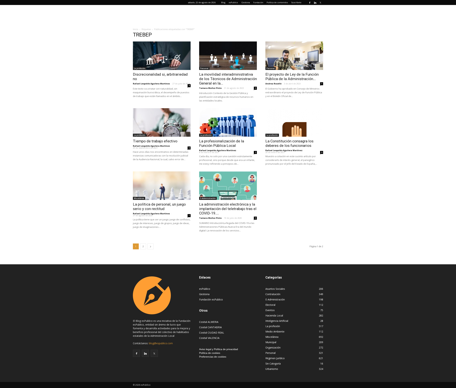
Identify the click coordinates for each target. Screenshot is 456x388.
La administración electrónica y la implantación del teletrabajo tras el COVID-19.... (227, 208)
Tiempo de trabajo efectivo (155, 141)
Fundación (258, 2)
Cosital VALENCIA (209, 338)
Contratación (272, 294)
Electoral (270, 304)
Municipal (270, 342)
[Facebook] (309, 2)
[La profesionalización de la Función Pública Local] (228, 122)
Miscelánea (139, 198)
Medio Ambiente (274, 331)
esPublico (233, 2)
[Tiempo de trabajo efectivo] (162, 122)
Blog (223, 2)
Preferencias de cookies (212, 356)
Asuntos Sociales (275, 288)
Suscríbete (296, 2)
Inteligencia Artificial (276, 321)
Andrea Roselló (273, 83)
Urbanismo (271, 369)
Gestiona (245, 2)
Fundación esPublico (211, 299)
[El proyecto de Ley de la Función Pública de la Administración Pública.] (294, 55)
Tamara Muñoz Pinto (210, 88)
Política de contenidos (277, 2)
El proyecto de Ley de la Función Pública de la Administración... (292, 76)
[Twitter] (320, 2)
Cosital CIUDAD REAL (211, 332)
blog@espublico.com (161, 343)
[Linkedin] (315, 2)
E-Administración (208, 198)
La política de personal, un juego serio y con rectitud (159, 206)
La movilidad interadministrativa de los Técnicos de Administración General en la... (228, 78)
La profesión (139, 68)
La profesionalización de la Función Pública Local (221, 143)
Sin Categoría (273, 363)
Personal (204, 68)
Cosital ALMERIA (208, 322)
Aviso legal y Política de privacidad (218, 349)
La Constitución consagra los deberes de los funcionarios (289, 143)
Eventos (270, 310)
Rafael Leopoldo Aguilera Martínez (151, 83)
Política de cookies (209, 353)
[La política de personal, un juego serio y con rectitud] (162, 185)
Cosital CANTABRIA (210, 327)
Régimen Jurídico (275, 358)
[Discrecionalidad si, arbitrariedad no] (162, 55)
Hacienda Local (274, 315)
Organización (273, 347)
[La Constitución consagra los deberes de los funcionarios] (294, 122)
